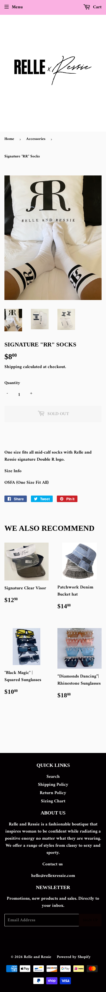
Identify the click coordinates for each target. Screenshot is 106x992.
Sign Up (90, 920)
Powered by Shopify (74, 957)
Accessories (35, 139)
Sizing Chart (53, 801)
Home (9, 139)
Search (53, 777)
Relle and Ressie (37, 957)
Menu (17, 7)
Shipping (13, 367)
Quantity (12, 383)
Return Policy (53, 793)
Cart (97, 7)
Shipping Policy (53, 785)
